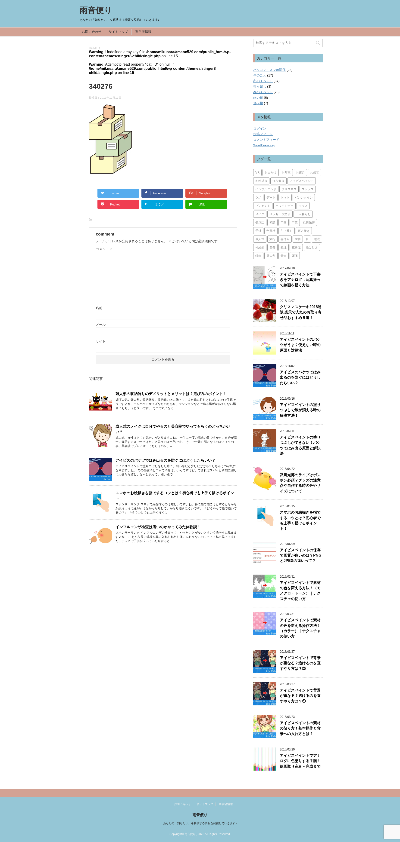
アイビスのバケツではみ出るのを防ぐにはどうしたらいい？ (166, 460)
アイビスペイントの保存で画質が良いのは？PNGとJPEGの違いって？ (300, 555)
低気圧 (259, 222)
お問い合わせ (91, 32)
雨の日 (258, 97)
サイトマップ (118, 32)
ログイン (259, 128)
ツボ (258, 197)
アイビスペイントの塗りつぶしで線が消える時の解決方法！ (300, 410)
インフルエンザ (265, 189)
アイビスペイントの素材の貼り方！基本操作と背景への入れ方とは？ (300, 728)
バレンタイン (304, 197)
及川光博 (309, 222)
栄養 (298, 239)
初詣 (272, 222)
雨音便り (96, 10)
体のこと (259, 75)
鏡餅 (258, 255)
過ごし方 (312, 247)
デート (270, 197)
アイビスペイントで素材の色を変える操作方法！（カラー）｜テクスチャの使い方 (300, 628)
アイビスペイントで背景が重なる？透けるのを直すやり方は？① (300, 695)
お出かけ (271, 172)
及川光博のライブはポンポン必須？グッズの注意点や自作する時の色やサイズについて (300, 483)
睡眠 (317, 239)
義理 (284, 247)
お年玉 (286, 172)
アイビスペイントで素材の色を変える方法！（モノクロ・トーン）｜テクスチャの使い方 (300, 591)
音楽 (284, 255)
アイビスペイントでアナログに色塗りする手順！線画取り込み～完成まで (300, 760)
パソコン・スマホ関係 (269, 70)
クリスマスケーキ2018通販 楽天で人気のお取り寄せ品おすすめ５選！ (301, 312)
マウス (303, 206)
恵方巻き (304, 231)
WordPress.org (264, 145)
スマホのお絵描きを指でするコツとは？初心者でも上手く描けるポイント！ (300, 520)
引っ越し (259, 86)
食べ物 (258, 103)
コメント (104, 249)
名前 (99, 308)
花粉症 (296, 247)
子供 (258, 231)
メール (101, 324)
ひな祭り (278, 181)
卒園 (284, 222)
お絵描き (261, 181)
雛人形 (270, 255)
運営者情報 (143, 32)
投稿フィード (263, 134)
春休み (285, 239)
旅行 (272, 239)
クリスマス (289, 189)
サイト (101, 341)
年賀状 (270, 231)
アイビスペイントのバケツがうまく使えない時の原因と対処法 (300, 344)
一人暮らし (303, 214)
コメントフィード (266, 139)
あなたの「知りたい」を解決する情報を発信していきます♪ (200, 823)
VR (257, 172)
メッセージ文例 (280, 214)
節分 (272, 247)
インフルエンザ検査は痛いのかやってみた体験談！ (158, 527)
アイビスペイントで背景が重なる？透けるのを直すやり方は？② (300, 663)
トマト (285, 197)
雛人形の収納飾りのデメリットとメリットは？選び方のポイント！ (171, 394)
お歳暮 (314, 172)
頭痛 (295, 255)
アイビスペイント (302, 181)
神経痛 (259, 247)
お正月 (300, 172)
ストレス (308, 189)
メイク (259, 214)
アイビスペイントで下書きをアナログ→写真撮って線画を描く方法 (300, 279)
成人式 (259, 239)
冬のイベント (263, 81)
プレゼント (262, 206)
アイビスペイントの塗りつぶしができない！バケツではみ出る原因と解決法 (300, 445)
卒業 (295, 222)
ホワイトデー (284, 206)
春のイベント (263, 92)
